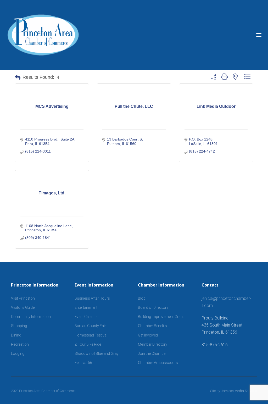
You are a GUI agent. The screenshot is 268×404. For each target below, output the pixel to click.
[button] (17, 77)
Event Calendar (87, 317)
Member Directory (152, 344)
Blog (142, 298)
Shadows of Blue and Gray (97, 353)
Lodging (17, 353)
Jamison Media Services (239, 391)
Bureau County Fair (90, 326)
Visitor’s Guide (23, 307)
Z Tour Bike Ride (88, 344)
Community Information (31, 317)
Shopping (19, 326)
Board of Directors (153, 307)
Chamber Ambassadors (158, 363)
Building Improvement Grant (161, 317)
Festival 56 (83, 363)
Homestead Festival (91, 335)
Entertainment (86, 307)
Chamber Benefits (152, 326)
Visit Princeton (23, 298)
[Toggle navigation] (218, 35)
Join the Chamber (152, 353)
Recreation (20, 344)
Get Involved (148, 335)
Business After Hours (92, 298)
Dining (16, 335)
